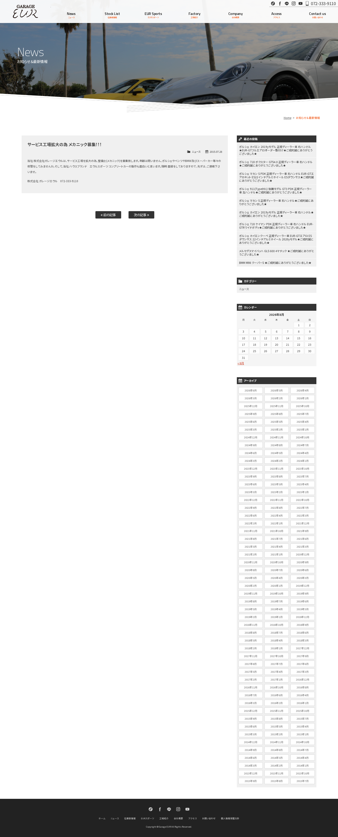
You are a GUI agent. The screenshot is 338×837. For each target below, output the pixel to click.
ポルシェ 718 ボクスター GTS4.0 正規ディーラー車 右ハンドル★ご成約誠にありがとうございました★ (275, 163)
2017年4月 (277, 671)
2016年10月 (276, 687)
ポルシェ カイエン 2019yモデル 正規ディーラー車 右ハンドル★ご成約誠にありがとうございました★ (276, 214)
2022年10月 (302, 500)
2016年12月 (302, 679)
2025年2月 (277, 429)
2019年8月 (251, 601)
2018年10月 (276, 625)
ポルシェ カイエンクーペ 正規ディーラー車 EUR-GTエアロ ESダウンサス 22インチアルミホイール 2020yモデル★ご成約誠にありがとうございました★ (276, 239)
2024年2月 (277, 461)
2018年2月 (251, 648)
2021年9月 (303, 531)
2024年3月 (251, 461)
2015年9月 (251, 718)
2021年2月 (251, 554)
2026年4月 (303, 390)
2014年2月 (277, 765)
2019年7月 (277, 601)
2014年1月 (303, 765)
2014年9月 (251, 750)
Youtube (300, 3)
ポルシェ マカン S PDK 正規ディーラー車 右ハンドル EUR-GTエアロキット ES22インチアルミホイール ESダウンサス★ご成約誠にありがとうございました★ (276, 177)
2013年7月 (303, 781)
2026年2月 (277, 398)
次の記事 (140, 214)
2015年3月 (251, 734)
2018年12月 (302, 617)
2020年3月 (303, 578)
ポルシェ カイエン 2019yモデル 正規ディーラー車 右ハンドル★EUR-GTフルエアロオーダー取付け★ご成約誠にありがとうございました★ (275, 150)
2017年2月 (251, 679)
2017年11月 (250, 656)
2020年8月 (251, 570)
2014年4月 (303, 757)
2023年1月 (303, 492)
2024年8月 (277, 445)
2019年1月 (277, 617)
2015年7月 (303, 718)
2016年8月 (303, 687)
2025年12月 (250, 406)
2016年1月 (303, 703)
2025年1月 (303, 429)
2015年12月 (250, 711)
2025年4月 (303, 421)
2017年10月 (276, 656)
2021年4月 (277, 546)
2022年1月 (277, 523)
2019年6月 (303, 601)
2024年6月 (251, 453)
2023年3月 (251, 492)
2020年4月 (277, 578)
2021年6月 (303, 539)
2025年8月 (277, 414)
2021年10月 (276, 531)
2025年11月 (276, 406)
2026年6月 (251, 390)
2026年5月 (277, 390)
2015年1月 (303, 734)
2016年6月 (277, 695)
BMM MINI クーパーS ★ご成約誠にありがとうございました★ (275, 263)
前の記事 (109, 214)
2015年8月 (277, 718)
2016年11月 (250, 687)
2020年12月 (302, 554)
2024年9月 (251, 445)
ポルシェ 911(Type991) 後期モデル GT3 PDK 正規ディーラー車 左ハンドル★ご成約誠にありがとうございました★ (275, 190)
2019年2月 (251, 617)
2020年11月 (250, 562)
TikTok (272, 3)
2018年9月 (303, 625)
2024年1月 (303, 461)
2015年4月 (303, 726)
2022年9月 (251, 507)
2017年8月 (251, 664)
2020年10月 (276, 562)
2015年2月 (277, 734)
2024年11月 (276, 437)
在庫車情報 (130, 818)
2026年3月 (251, 398)
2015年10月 (302, 711)
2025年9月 (251, 414)
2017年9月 (303, 656)
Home (287, 118)
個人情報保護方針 (230, 818)
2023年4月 (303, 484)
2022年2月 (251, 523)
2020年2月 (251, 585)
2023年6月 (251, 484)
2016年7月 (251, 695)
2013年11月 (276, 773)
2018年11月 (250, 625)
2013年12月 (250, 773)
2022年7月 (303, 507)
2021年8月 (251, 539)
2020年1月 (277, 585)
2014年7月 (303, 750)
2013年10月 (302, 773)
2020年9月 (303, 562)
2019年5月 (251, 609)
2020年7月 (277, 570)
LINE (286, 3)
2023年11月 (276, 468)
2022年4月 (277, 515)
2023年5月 (277, 484)
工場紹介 (164, 818)
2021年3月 (303, 546)
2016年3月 (251, 703)
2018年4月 (277, 640)
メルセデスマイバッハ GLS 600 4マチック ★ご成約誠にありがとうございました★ (276, 252)
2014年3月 (251, 765)
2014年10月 (302, 742)
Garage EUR (25, 11)
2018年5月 (251, 640)
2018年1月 (277, 648)
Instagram (293, 3)
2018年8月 (251, 632)
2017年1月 (277, 679)
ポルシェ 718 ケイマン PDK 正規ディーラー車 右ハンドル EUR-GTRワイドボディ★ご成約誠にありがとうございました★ (276, 225)
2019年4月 (277, 609)
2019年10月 (276, 593)
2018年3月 (303, 640)
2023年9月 (251, 476)
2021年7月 (277, 539)
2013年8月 (277, 781)
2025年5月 (277, 421)
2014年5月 (277, 757)
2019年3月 (303, 609)
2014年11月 (276, 742)
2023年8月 (277, 476)
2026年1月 (303, 398)
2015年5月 (277, 726)
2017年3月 (303, 671)
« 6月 (241, 363)
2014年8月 (277, 750)
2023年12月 (250, 468)
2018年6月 (303, 632)
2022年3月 (303, 515)
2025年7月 (303, 414)
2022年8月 (277, 507)
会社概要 (178, 818)
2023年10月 (302, 468)
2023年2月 (277, 492)
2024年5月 (277, 453)
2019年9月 (303, 593)
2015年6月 (251, 726)
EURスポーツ (147, 818)
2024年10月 (302, 437)
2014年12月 (250, 742)
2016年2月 (277, 703)
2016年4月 (303, 695)
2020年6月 (303, 570)
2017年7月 (277, 664)
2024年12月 (250, 437)
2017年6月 (303, 664)
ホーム (102, 818)
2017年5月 (251, 671)
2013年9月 (251, 781)
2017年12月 (302, 648)
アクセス (192, 818)
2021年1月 (277, 554)
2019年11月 (250, 593)
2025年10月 (302, 406)
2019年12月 (302, 585)
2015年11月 (276, 711)
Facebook (279, 3)
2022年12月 (250, 500)
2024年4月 (303, 453)
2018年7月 (277, 632)
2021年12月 (302, 523)
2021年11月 (250, 531)
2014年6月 (251, 757)
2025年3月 (251, 429)
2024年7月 (303, 445)
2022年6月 (251, 515)
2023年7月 (303, 476)
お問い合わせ (209, 818)
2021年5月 (251, 546)
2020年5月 (251, 578)
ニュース (196, 151)
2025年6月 (251, 421)
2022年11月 (276, 500)
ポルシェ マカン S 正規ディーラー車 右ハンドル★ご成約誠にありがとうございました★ (276, 202)
